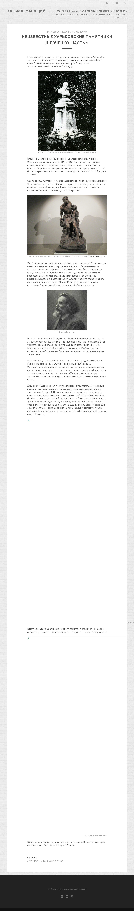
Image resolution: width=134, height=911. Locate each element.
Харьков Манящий (26, 11)
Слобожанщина (101, 14)
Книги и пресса (64, 14)
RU (125, 18)
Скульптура (82, 14)
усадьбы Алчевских (77, 60)
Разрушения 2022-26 (68, 11)
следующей (62, 845)
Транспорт (119, 14)
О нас (118, 18)
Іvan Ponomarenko (74, 32)
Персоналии (105, 11)
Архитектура (89, 11)
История (120, 11)
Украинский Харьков (52, 861)
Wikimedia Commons (93, 256)
